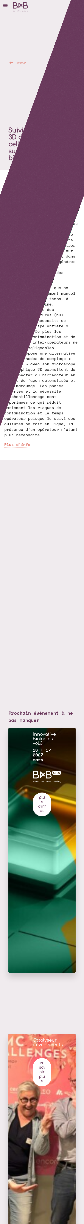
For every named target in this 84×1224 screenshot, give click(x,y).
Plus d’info (17, 444)
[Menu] (5, 5)
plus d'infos (42, 804)
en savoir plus (42, 1072)
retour (21, 62)
